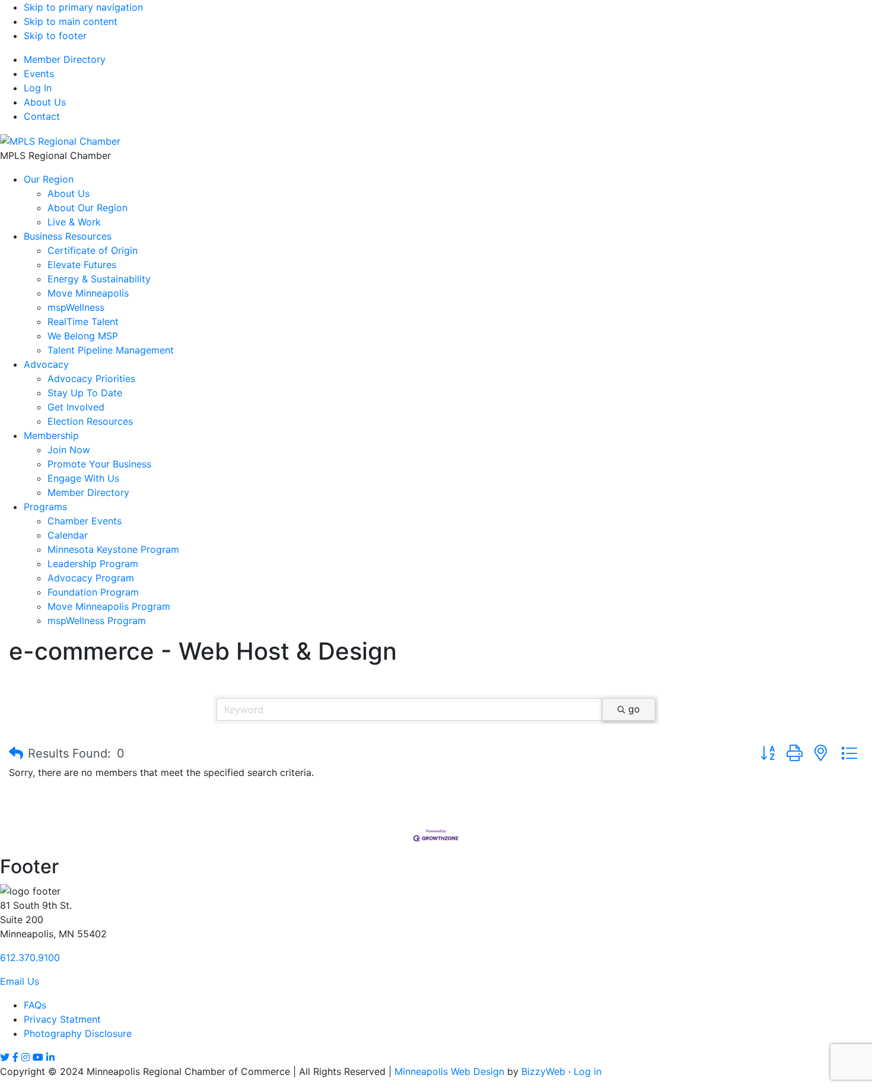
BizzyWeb (543, 1071)
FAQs (35, 1005)
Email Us (19, 981)
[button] (16, 753)
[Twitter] (4, 1057)
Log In (38, 88)
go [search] (634, 709)
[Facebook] (15, 1057)
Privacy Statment (62, 1019)
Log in (588, 1071)
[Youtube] (38, 1057)
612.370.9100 (30, 957)
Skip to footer (55, 36)
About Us (45, 102)
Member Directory (65, 59)
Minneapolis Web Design (449, 1071)
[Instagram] (25, 1057)
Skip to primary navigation (83, 7)
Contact (42, 116)
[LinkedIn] (50, 1057)
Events (39, 73)
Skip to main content (70, 21)
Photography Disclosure (78, 1033)
